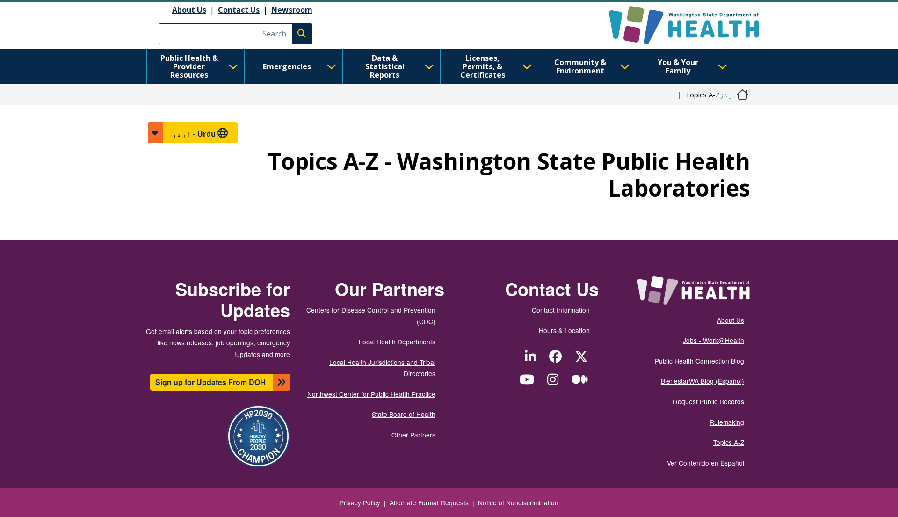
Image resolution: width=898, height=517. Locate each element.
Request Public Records (708, 401)
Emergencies (287, 66)
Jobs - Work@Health (713, 340)
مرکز (728, 94)
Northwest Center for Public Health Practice (371, 394)
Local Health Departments (397, 341)
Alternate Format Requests (429, 502)
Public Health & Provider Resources (189, 66)
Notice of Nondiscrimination (518, 502)
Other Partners (413, 434)
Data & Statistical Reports (385, 66)
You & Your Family (678, 66)
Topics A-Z (728, 442)
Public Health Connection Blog (699, 360)
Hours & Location (564, 330)
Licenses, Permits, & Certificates (482, 66)
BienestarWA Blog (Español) (702, 381)
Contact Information (561, 309)
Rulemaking (727, 422)
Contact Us (239, 10)
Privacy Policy (360, 502)
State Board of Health (403, 414)
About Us (189, 10)
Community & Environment (580, 66)
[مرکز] (675, 25)
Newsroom (291, 10)
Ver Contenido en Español (705, 462)
